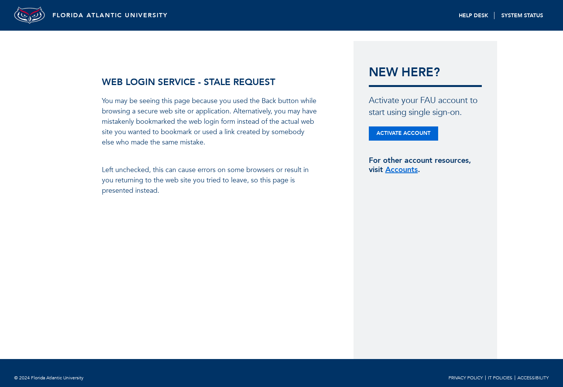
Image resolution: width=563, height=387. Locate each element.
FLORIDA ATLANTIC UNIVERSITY (110, 15)
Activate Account (403, 133)
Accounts (401, 169)
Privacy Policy (465, 378)
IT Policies (500, 378)
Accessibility (533, 378)
